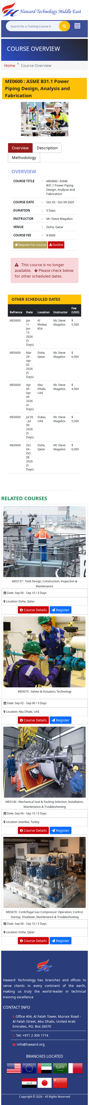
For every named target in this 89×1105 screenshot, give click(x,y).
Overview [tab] (20, 147)
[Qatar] (75, 1068)
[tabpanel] (44, 210)
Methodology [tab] (24, 157)
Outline (57, 245)
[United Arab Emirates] (44, 1068)
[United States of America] (13, 1068)
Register (62, 610)
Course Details (35, 610)
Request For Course (32, 245)
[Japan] (44, 1083)
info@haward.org (31, 1044)
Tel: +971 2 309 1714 (32, 1035)
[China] (60, 1083)
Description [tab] (47, 147)
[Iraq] (29, 1083)
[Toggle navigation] (77, 25)
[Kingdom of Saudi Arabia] (60, 1068)
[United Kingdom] (29, 1068)
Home (9, 65)
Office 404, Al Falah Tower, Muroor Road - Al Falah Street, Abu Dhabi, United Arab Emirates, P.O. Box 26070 (47, 1021)
